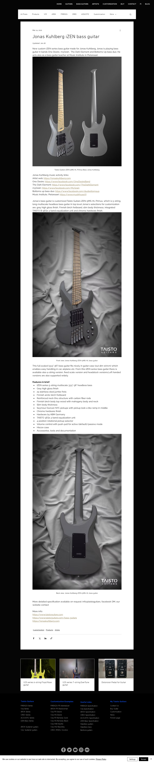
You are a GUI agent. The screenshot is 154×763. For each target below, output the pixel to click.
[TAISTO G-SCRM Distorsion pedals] (116, 668)
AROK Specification (87, 712)
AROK (54, 14)
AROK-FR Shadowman (59, 709)
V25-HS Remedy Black (59, 721)
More (112, 14)
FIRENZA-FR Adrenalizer (60, 706)
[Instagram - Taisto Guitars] (81, 750)
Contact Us (114, 706)
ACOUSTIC (85, 14)
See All (131, 654)
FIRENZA (64, 14)
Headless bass (86, 727)
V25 (45, 14)
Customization (99, 14)
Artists (57, 630)
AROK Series (25, 712)
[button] (130, 14)
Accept (143, 759)
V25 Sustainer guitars (29, 730)
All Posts (23, 14)
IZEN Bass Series (27, 721)
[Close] (151, 759)
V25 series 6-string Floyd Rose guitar (37, 683)
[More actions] (120, 30)
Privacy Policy (101, 759)
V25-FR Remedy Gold (59, 718)
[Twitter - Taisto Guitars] (69, 750)
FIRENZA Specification (89, 706)
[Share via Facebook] (33, 638)
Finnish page (115, 718)
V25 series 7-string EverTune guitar (76, 683)
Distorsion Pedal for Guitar (114, 682)
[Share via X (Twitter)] (39, 638)
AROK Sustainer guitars (29, 727)
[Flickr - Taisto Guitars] (87, 750)
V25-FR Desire (56, 712)
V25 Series (25, 709)
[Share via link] (51, 638)
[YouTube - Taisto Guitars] (75, 750)
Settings (132, 759)
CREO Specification (87, 715)
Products (35, 14)
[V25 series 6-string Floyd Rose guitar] (38, 668)
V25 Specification (87, 709)
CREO (74, 14)
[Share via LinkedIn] (45, 638)
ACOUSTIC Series (27, 718)
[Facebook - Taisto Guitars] (63, 750)
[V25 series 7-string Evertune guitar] (77, 668)
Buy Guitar (114, 709)
